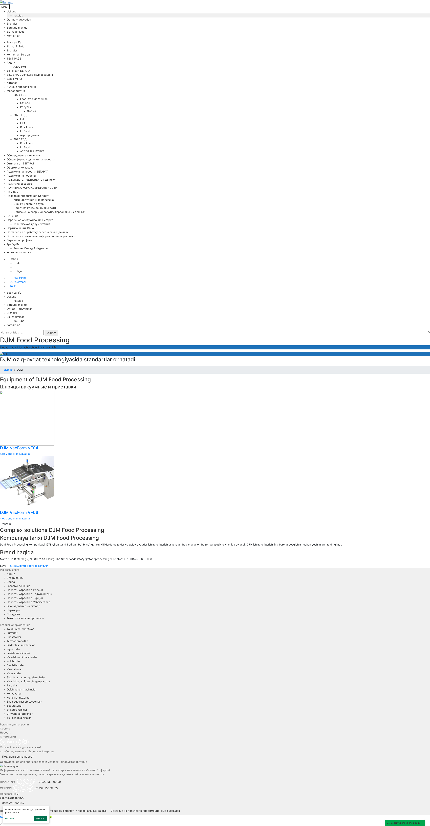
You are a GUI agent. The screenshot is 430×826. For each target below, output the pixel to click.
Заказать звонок (13, 803)
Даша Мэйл (14, 78)
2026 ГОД (20, 139)
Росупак (25, 107)
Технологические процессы (25, 618)
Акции (11, 62)
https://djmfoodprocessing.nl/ (29, 565)
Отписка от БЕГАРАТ (20, 163)
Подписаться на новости (18, 756)
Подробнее (10, 818)
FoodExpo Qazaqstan (34, 99)
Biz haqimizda (16, 31)
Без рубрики (15, 577)
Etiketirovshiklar (17, 709)
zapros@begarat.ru (12, 797)
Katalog (18, 15)
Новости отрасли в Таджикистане (30, 594)
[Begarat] (215, 2)
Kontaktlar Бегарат (19, 54)
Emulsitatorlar (15, 665)
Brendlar (12, 23)
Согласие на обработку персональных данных (37, 232)
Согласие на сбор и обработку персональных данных (49, 212)
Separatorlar (15, 705)
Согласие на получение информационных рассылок (41, 236)
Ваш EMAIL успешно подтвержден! (30, 74)
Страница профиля (19, 240)
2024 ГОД (20, 95)
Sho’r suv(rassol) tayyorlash (24, 701)
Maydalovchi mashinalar (22, 657)
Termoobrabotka (17, 641)
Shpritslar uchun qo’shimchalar (26, 677)
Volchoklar (13, 661)
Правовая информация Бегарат (28, 195)
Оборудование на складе (23, 606)
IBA (22, 119)
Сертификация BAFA (20, 228)
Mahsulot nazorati (18, 697)
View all (7, 523)
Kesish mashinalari (18, 653)
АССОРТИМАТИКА (32, 151)
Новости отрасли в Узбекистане (28, 602)
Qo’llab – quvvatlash (19, 19)
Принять (40, 818)
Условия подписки (19, 252)
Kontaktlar (13, 35)
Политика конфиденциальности (34, 208)
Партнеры (13, 610)
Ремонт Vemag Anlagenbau (31, 248)
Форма (31, 111)
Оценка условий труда (28, 203)
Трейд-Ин (13, 244)
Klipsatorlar (14, 637)
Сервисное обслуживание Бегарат (30, 220)
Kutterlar (12, 633)
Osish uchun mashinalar (21, 689)
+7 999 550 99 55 (46, 788)
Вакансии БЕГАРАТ (19, 70)
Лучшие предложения (21, 86)
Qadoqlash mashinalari (21, 645)
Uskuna (11, 11)
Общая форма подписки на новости (31, 159)
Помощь (12, 191)
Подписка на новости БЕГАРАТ (27, 171)
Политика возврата (20, 183)
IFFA (23, 123)
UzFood (25, 103)
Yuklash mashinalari (19, 717)
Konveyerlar (14, 693)
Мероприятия (16, 90)
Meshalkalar (14, 669)
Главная (8, 369)
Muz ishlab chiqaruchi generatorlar (29, 681)
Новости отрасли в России (25, 590)
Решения (12, 216)
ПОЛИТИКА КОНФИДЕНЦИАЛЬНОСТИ (32, 187)
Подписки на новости (21, 175)
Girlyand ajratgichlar (20, 713)
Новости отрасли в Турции (25, 598)
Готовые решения (18, 586)
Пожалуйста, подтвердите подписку (31, 179)
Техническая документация (31, 224)
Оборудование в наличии (23, 155)
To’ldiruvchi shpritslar (20, 629)
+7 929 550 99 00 (49, 781)
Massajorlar (14, 673)
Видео (11, 582)
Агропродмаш (29, 135)
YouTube (18, 321)
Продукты (13, 614)
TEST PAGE (14, 58)
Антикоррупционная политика (33, 199)
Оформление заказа (20, 167)
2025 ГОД (20, 115)
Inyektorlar (13, 649)
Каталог (12, 82)
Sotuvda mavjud (17, 27)
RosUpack (26, 127)
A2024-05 (20, 66)
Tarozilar (12, 685)
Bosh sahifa (14, 42)
